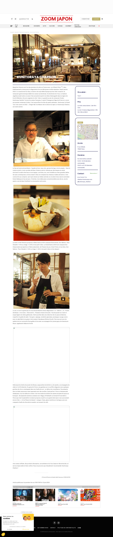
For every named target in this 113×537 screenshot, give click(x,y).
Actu (44, 26)
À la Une (16, 26)
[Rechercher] (32, 19)
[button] (87, 132)
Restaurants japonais (24, 32)
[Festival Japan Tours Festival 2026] (86, 506)
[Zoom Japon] (56, 19)
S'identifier (86, 19)
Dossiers (37, 26)
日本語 (79, 527)
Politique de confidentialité (66, 527)
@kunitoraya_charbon (84, 181)
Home (34, 527)
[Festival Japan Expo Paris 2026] (63, 506)
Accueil (12, 32)
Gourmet (68, 26)
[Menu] (11, 26)
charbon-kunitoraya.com (84, 179)
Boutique (92, 26)
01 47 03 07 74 (82, 177)
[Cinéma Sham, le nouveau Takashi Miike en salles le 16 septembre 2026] (41, 506)
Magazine (26, 26)
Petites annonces (77, 26)
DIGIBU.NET (30, 487)
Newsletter (25, 19)
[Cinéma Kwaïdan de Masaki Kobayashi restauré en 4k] (19, 506)
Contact (53, 527)
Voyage (60, 26)
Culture (52, 26)
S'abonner (96, 19)
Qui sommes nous (42, 527)
